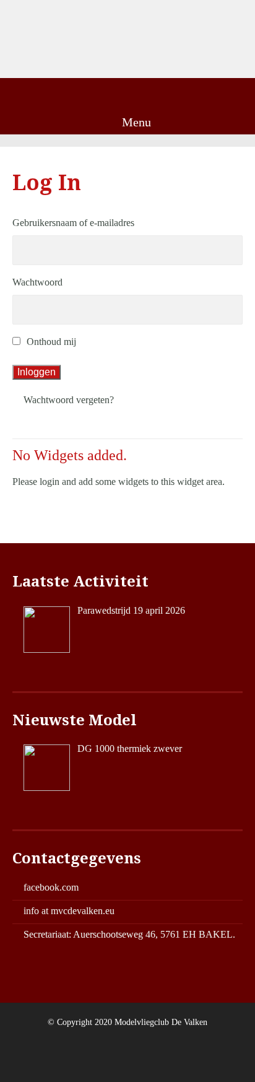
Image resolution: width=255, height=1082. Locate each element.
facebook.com (51, 887)
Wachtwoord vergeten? (69, 400)
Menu (135, 122)
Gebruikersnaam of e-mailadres (73, 222)
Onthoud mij (51, 341)
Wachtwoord (37, 282)
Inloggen (36, 372)
